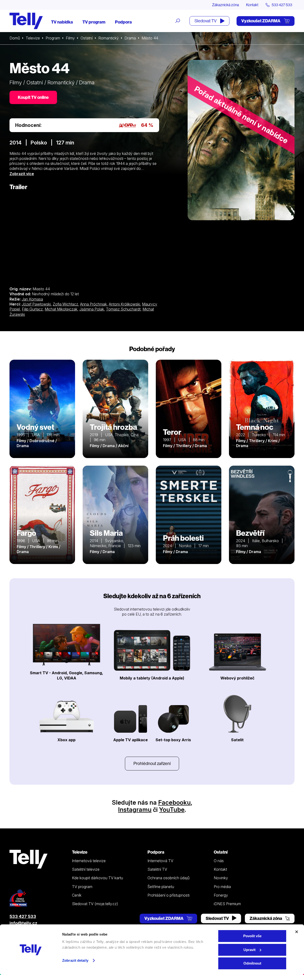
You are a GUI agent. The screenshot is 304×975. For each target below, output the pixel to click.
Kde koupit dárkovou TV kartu (97, 877)
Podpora (123, 22)
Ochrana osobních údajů (168, 877)
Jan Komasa (32, 299)
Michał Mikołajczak (61, 309)
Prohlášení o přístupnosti (168, 895)
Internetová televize (89, 860)
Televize (33, 38)
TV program (93, 22)
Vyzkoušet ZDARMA (261, 21)
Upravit (249, 950)
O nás (219, 860)
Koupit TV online (33, 97)
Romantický (108, 38)
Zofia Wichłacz (65, 304)
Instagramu (135, 809)
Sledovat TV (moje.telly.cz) (95, 903)
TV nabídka (62, 22)
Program (53, 38)
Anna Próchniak (93, 304)
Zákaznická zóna (225, 4)
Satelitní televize (86, 869)
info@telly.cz (23, 923)
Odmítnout (252, 963)
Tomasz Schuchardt (123, 309)
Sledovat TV (206, 21)
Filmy (70, 38)
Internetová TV (160, 860)
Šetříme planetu (160, 886)
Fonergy (221, 895)
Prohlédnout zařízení (152, 763)
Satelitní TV (157, 869)
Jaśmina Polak (91, 309)
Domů (15, 38)
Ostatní (87, 38)
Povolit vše (252, 936)
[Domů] (26, 21)
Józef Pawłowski (36, 304)
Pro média (222, 886)
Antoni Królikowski (124, 304)
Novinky (221, 877)
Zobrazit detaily (75, 960)
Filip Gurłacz (32, 309)
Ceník (76, 895)
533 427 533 (23, 916)
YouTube (172, 809)
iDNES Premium (227, 903)
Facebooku (174, 802)
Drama (130, 38)
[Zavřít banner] (296, 931)
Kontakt (252, 4)
